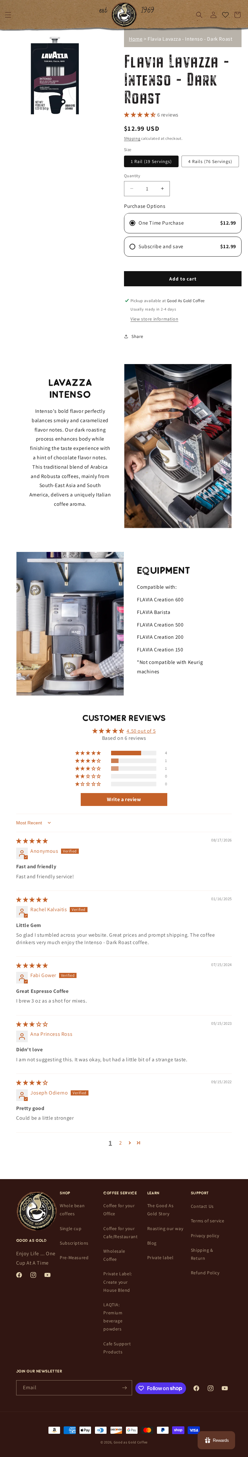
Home (135, 39)
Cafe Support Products (117, 1348)
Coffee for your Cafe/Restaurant (120, 1232)
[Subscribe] (125, 1387)
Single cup (70, 1228)
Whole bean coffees (72, 1210)
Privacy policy (205, 1235)
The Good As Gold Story (160, 1210)
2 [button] (120, 1142)
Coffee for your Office (119, 1210)
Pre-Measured (74, 1257)
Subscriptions (74, 1243)
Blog (152, 1243)
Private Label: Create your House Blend (117, 1282)
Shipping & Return (202, 1254)
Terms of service (207, 1221)
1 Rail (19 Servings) (151, 161)
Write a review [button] (124, 799)
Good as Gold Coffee (131, 1442)
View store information (154, 319)
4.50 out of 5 (141, 731)
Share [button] (137, 336)
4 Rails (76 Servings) (210, 161)
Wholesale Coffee (114, 1255)
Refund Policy (205, 1273)
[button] (8, 15)
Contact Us (202, 1206)
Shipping (132, 138)
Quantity (132, 175)
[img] (32, 841)
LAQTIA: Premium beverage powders (112, 1317)
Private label (160, 1257)
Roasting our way (165, 1228)
